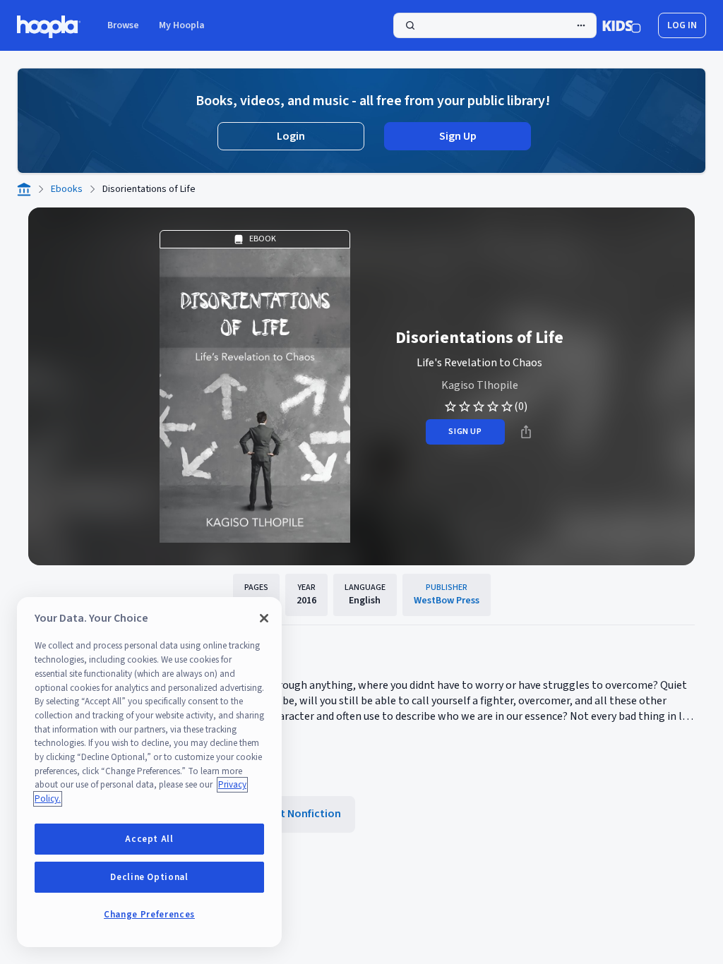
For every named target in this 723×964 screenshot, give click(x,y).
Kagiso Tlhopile (479, 385)
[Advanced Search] (581, 25)
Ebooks (67, 189)
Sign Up (458, 136)
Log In (682, 25)
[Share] (526, 432)
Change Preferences (149, 914)
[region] (149, 772)
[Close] (264, 618)
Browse (123, 25)
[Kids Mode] (622, 25)
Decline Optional (149, 877)
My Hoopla (182, 25)
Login (291, 136)
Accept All (149, 839)
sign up (465, 432)
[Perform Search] (495, 25)
